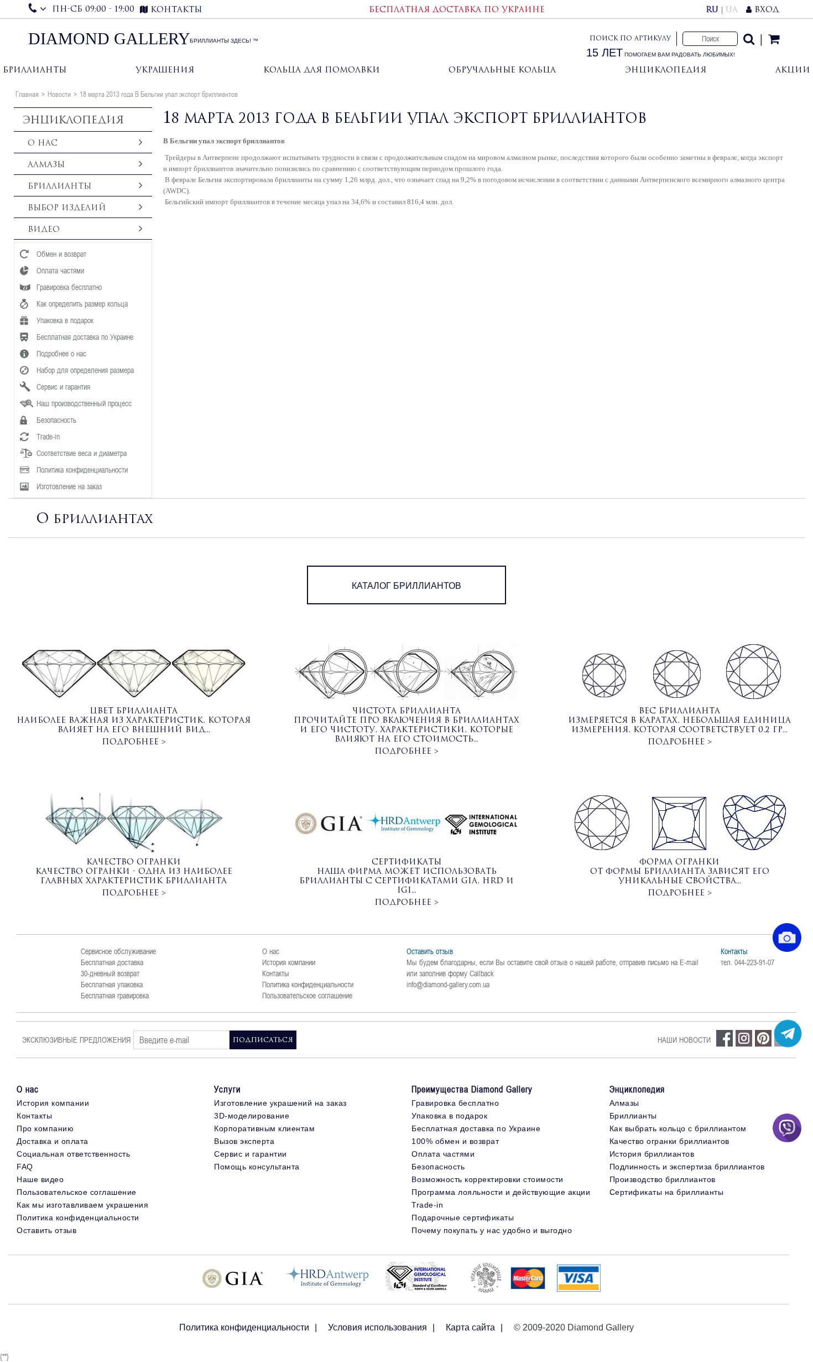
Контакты (275, 973)
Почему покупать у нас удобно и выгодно (491, 1230)
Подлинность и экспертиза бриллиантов (687, 1166)
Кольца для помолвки (321, 69)
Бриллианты (34, 69)
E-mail (689, 962)
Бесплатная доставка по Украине (475, 1128)
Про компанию (45, 1128)
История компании (288, 962)
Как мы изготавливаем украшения (82, 1204)
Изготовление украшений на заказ (280, 1103)
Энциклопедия (665, 69)
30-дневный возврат (110, 973)
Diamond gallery (109, 38)
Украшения (165, 69)
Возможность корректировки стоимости (487, 1179)
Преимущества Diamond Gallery (472, 1089)
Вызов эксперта (244, 1141)
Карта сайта (470, 1327)
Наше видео (40, 1179)
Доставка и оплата (52, 1141)
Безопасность (438, 1166)
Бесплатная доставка (112, 962)
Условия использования (377, 1327)
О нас (270, 951)
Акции (792, 69)
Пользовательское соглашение (307, 995)
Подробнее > (134, 741)
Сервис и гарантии (250, 1153)
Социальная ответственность (73, 1153)
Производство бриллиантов (662, 1179)
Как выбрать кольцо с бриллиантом (678, 1128)
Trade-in (427, 1204)
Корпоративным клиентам (264, 1128)
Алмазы (624, 1103)
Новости (59, 94)
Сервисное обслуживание (118, 951)
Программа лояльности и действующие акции (500, 1192)
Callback (482, 973)
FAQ (25, 1166)
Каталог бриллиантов (406, 586)
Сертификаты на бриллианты (666, 1192)
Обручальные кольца (502, 69)
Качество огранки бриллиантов (669, 1141)
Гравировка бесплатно (455, 1103)
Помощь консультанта (257, 1166)
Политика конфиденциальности (307, 984)
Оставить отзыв (429, 951)
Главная (27, 94)
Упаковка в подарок (449, 1115)
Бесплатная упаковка (112, 984)
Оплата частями (443, 1153)
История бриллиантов (652, 1153)
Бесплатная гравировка (115, 995)
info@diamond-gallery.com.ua (447, 984)
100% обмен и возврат (455, 1141)
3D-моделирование (251, 1115)
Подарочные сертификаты (462, 1217)
